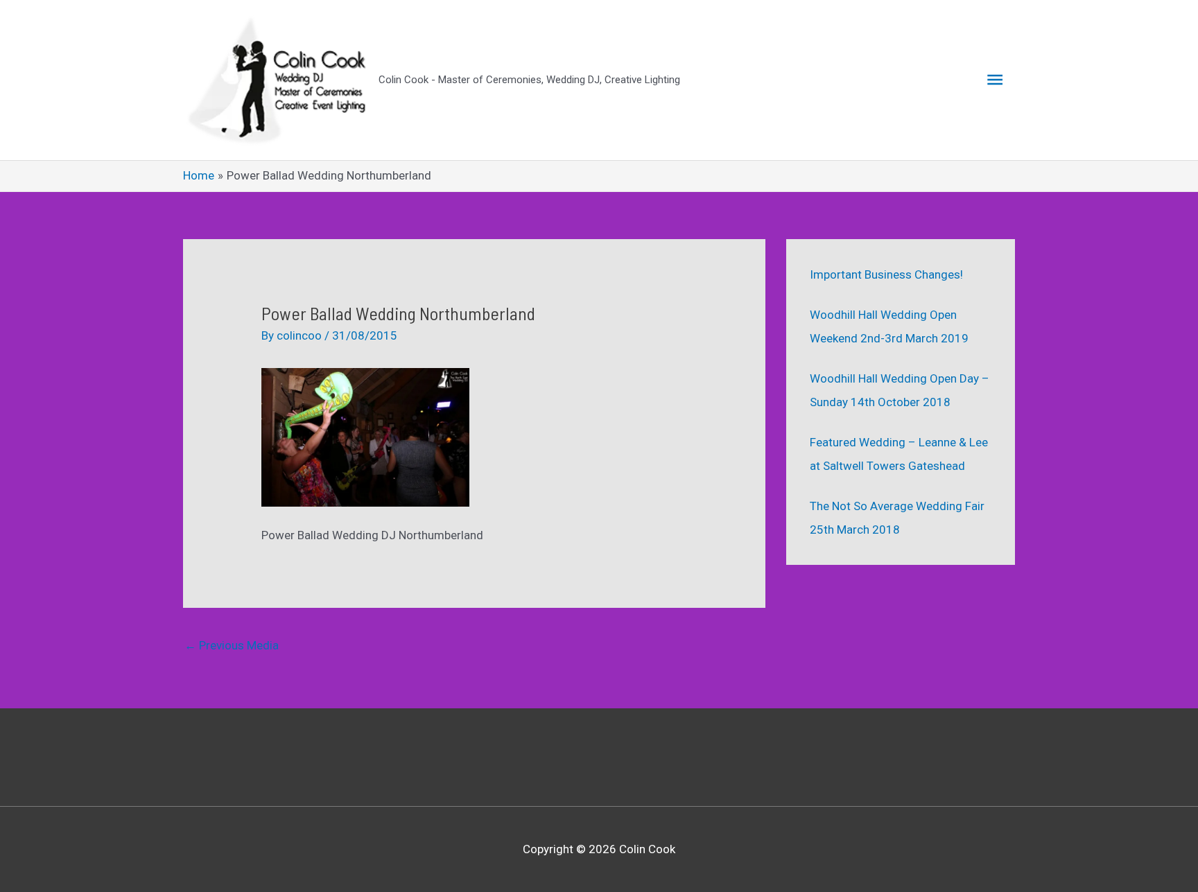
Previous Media (231, 645)
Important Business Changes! (886, 274)
